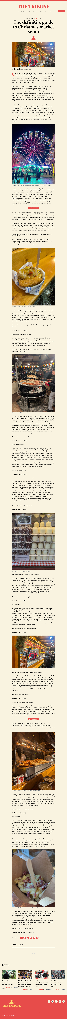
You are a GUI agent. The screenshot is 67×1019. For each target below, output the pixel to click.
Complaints (12, 1012)
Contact (47, 1012)
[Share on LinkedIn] (27, 938)
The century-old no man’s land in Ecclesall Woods (8, 983)
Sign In (49, 11)
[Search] (45, 12)
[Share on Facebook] (24, 938)
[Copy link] (37, 938)
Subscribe (61, 11)
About (22, 11)
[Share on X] (21, 938)
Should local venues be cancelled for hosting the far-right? (57, 984)
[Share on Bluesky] (34, 938)
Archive (35, 11)
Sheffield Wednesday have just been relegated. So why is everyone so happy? (25, 984)
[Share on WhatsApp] (31, 938)
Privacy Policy (37, 1012)
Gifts (40, 11)
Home (17, 11)
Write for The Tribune (24, 1012)
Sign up (4, 1012)
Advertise (28, 11)
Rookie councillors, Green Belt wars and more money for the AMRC (41, 984)
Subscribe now (33, 208)
